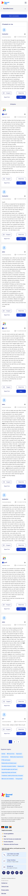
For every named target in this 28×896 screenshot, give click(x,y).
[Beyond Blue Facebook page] (4, 873)
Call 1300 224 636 (13, 854)
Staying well (21, 766)
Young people (19, 778)
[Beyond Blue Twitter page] (17, 873)
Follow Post (21, 93)
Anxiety (3, 753)
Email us (10, 866)
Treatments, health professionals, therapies (12, 775)
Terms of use (4, 886)
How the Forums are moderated (12, 839)
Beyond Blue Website (7, 795)
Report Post (7, 97)
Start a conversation (14, 16)
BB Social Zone (10, 753)
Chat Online (11, 860)
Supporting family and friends (9, 772)
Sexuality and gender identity (9, 766)
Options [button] (26, 8)
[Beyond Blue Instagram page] (12, 873)
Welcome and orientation (8, 778)
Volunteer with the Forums (11, 844)
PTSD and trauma (6, 760)
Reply (21, 97)
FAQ (5, 836)
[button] (3, 93)
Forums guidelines (9, 833)
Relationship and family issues (9, 763)
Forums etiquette (8, 841)
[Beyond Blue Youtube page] (8, 873)
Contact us (4, 883)
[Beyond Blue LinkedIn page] (21, 873)
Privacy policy (5, 890)
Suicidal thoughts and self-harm (9, 769)
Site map (3, 893)
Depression (19, 753)
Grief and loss (5, 756)
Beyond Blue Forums (5, 2)
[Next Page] (18, 741)
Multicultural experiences (16, 756)
